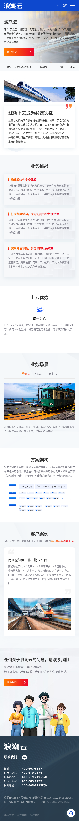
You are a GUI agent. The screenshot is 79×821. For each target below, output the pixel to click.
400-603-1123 (32, 781)
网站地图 (34, 815)
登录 (65, 5)
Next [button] (75, 325)
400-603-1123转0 (34, 785)
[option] (39, 591)
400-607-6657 (32, 768)
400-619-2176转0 (34, 777)
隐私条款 (9, 815)
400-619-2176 (32, 773)
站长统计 (9, 806)
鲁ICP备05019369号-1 (63, 802)
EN (58, 5)
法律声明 (22, 815)
